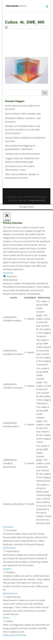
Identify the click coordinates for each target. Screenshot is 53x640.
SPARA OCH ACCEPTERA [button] (14, 635)
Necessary (11, 276)
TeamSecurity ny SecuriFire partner (22, 153)
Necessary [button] (8, 272)
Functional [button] (8, 526)
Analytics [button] (7, 568)
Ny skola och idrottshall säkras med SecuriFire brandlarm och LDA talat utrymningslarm (22, 130)
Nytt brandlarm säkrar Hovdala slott (22, 113)
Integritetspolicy (36, 200)
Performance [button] (9, 547)
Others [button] (6, 617)
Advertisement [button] (10, 593)
